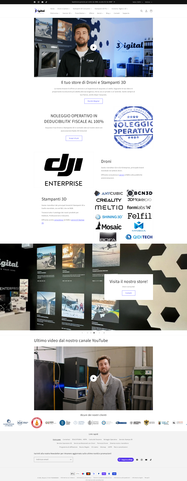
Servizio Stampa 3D (126, 439)
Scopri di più (74, 138)
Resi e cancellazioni (121, 447)
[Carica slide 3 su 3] (94, 332)
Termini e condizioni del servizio (102, 477)
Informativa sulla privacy (84, 477)
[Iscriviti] (70, 459)
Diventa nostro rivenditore (119, 443)
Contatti (93, 318)
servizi (121, 175)
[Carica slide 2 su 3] (90, 332)
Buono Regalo (84, 447)
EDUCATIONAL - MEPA (79, 439)
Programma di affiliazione (68, 447)
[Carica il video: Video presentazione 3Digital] (93, 47)
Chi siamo (94, 447)
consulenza (59, 220)
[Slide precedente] (82, 332)
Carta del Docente (95, 439)
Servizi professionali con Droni (84, 443)
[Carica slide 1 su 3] (87, 332)
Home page (57, 439)
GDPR (110, 447)
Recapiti (147, 477)
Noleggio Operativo (110, 439)
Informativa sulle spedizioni (122, 477)
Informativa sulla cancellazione (94, 480)
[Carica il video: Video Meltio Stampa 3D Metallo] (93, 378)
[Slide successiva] (99, 332)
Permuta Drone (102, 443)
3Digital (44, 478)
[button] (141, 11)
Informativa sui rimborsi (68, 477)
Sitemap (103, 447)
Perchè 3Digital (93, 101)
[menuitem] (52, 8)
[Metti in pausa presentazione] (104, 332)
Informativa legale (137, 477)
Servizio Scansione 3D (64, 443)
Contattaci (66, 439)
